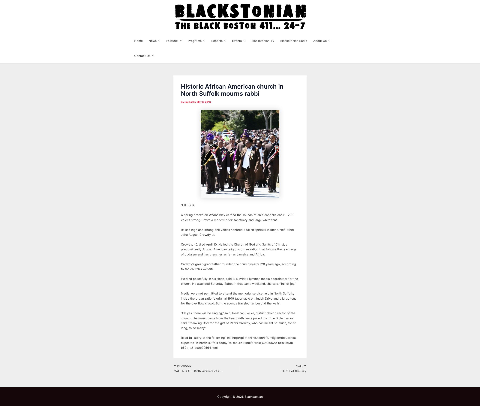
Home (138, 41)
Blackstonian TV (262, 41)
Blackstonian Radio (293, 41)
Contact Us (142, 56)
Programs (195, 41)
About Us (320, 41)
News (153, 41)
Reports (217, 41)
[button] (158, 40)
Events (237, 41)
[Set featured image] (240, 154)
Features (172, 41)
